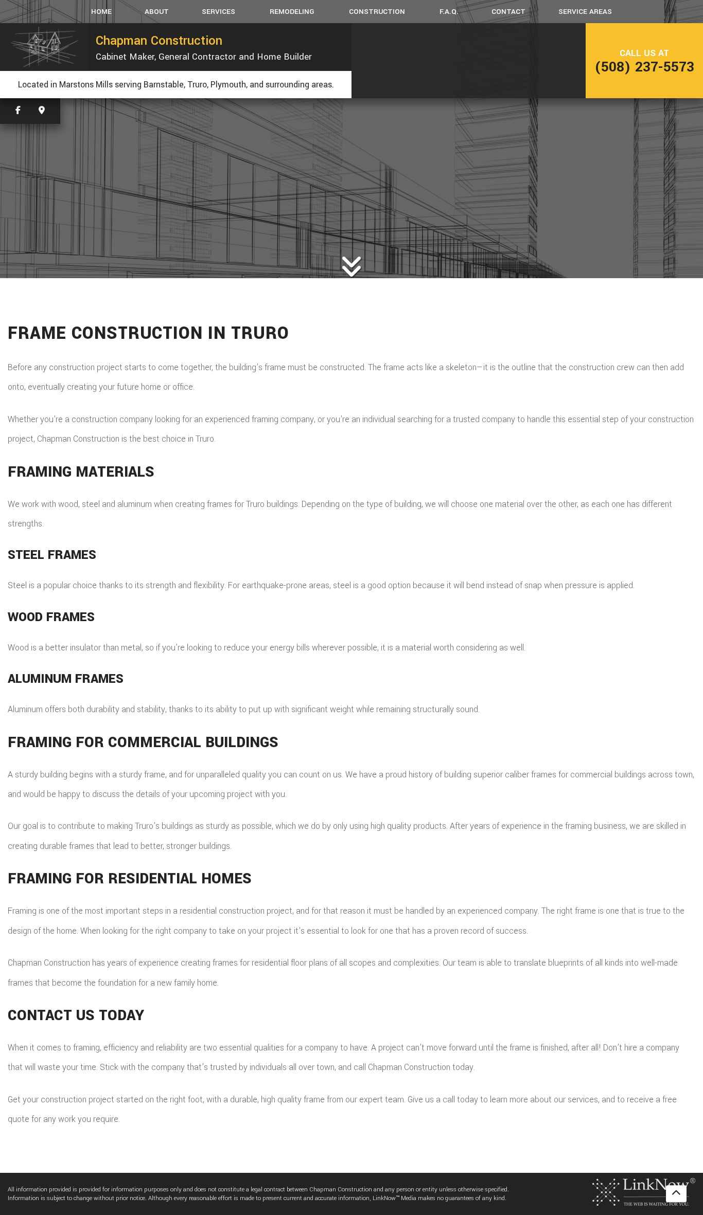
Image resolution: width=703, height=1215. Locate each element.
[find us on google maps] (41, 110)
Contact (508, 11)
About (157, 11)
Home (101, 11)
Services (218, 11)
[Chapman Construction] (44, 47)
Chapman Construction (159, 40)
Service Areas (585, 11)
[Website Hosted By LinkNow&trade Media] (643, 1191)
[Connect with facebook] (18, 110)
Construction (377, 11)
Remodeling (292, 11)
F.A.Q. (449, 11)
